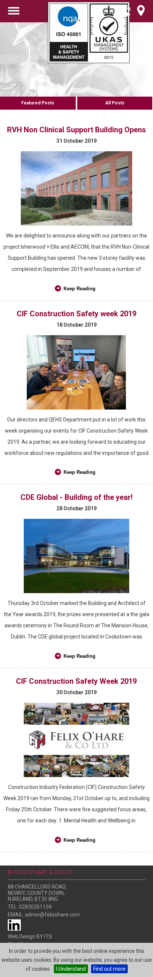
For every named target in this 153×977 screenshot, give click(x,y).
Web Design (21, 936)
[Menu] (14, 10)
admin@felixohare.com (52, 915)
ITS (48, 936)
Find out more (109, 969)
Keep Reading (79, 288)
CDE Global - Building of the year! (76, 497)
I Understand (71, 969)
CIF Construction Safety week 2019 (76, 313)
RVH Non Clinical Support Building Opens (76, 129)
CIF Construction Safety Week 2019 (76, 681)
